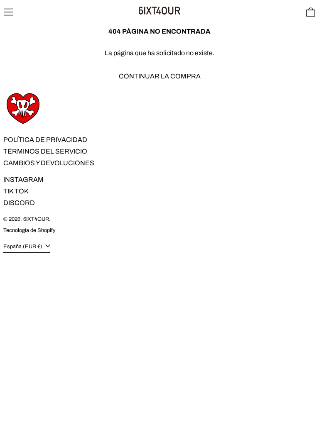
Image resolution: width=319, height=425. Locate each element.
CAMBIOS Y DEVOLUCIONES (48, 162)
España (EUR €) (23, 246)
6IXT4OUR (36, 219)
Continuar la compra (160, 76)
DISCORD (19, 202)
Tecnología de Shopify (29, 230)
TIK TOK (16, 191)
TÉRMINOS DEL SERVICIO (45, 151)
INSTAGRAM (23, 179)
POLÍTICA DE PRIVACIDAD (45, 139)
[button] (311, 12)
